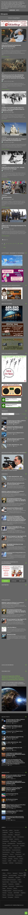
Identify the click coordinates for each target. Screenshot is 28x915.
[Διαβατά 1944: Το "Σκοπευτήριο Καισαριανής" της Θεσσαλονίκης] (14, 215)
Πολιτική (4, 894)
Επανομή (4, 843)
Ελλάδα (19, 879)
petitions (11, 830)
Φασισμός (4, 897)
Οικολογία (4, 892)
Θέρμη (20, 881)
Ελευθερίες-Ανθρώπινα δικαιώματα (9, 879)
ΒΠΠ (2, 223)
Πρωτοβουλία (19, 856)
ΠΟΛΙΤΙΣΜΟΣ (16, 892)
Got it (17, 10)
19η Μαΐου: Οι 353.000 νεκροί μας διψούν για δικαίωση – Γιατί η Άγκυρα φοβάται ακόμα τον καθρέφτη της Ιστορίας (13, 109)
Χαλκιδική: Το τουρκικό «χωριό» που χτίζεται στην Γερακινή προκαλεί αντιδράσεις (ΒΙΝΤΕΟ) (14, 788)
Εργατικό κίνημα (6, 881)
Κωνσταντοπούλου (6, 852)
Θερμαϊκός (5, 884)
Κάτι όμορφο (5, 886)
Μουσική (15, 888)
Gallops (4, 873)
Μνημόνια (12, 854)
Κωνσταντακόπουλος (16, 849)
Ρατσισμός (5, 858)
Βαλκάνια (21, 873)
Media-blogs (5, 830)
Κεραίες (10, 847)
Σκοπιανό (16, 858)
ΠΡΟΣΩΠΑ (5, 856)
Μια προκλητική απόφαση (12, 799)
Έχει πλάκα (16, 830)
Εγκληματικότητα (6, 841)
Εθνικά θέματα (13, 841)
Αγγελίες (11, 832)
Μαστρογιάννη (5, 854)
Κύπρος (13, 852)
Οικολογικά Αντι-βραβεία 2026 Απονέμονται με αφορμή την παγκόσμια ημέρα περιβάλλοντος (15, 776)
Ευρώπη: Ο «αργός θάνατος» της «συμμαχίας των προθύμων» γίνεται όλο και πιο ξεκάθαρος (16, 527)
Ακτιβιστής (4, 834)
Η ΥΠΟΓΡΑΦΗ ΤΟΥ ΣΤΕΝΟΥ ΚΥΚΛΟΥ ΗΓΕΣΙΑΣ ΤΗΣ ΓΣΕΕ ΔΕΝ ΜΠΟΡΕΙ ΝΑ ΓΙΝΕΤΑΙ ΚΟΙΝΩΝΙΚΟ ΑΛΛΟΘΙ (15, 754)
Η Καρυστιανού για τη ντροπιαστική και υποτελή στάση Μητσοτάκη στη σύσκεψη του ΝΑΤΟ (15, 817)
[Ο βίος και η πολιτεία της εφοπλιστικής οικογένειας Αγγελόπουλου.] (14, 35)
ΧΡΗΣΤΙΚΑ (11, 863)
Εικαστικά (20, 841)
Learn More (12, 10)
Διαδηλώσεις (5, 839)
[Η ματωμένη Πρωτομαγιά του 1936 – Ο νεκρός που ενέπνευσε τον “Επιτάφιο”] (14, 157)
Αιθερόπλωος (17, 832)
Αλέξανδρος (10, 834)
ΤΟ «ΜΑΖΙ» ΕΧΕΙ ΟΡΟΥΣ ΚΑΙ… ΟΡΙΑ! (14, 444)
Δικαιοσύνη (17, 839)
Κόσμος (4, 888)
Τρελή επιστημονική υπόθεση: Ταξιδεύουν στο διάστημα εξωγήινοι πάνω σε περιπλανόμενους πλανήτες (16, 421)
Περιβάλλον (23, 892)
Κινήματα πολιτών (17, 847)
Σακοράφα (10, 858)
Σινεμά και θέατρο (18, 894)
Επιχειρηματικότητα (11, 843)
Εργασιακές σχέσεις (21, 843)
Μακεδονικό (18, 852)
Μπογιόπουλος (18, 854)
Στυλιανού (4, 860)
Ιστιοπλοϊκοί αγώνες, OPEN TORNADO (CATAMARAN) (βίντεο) (14, 811)
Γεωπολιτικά (4, 137)
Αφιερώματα (4, 165)
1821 (3, 73)
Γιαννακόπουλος (20, 836)
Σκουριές (21, 858)
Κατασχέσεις (5, 847)
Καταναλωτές (11, 886)
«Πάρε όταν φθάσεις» (11, 627)
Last (4, 247)
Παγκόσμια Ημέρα (12, 856)
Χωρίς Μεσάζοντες (18, 863)
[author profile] (2, 49)
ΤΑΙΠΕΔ (9, 860)
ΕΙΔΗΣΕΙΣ (4, 877)
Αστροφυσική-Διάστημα (7, 836)
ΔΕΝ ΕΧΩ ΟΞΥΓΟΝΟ (11, 634)
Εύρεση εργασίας (14, 881)
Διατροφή (11, 839)
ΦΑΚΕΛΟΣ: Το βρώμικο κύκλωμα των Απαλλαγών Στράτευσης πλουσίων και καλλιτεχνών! (13, 492)
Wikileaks (9, 873)
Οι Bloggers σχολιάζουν (7, 890)
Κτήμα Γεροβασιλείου (6, 849)
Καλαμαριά (22, 845)
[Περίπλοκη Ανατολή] (14, 187)
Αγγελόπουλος (4, 43)
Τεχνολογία (20, 860)
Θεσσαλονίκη (10, 884)
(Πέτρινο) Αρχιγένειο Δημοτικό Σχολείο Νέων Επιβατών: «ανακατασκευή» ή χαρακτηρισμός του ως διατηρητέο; (16, 805)
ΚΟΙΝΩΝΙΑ (17, 884)
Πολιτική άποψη (10, 894)
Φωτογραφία (5, 863)
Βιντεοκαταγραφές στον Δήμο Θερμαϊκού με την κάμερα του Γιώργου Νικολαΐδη (16, 536)
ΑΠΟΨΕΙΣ (3, 105)
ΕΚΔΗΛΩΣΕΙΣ (11, 877)
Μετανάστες (9, 888)
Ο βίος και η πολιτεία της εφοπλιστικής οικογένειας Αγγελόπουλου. (15, 439)
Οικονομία (10, 892)
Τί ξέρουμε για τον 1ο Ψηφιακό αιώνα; (15, 432)
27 (18, 243)
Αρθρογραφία (4, 195)
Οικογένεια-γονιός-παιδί (17, 890)
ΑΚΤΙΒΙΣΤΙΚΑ (5, 832)
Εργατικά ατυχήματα (6, 845)
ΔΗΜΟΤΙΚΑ (5, 875)
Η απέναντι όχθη (15, 845)
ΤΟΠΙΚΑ (14, 860)
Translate (24, 413)
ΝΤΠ (24, 854)
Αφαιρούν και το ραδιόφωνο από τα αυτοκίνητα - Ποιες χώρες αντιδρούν (15, 427)
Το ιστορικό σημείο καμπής (12, 793)
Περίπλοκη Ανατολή (7, 197)
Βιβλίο (14, 836)
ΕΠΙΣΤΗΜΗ (18, 877)
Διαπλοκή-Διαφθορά (13, 875)
